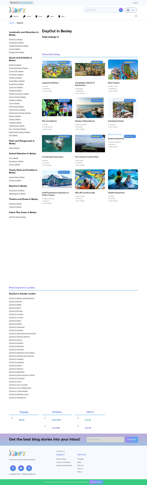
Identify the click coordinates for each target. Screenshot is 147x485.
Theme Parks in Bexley (17, 177)
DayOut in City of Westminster (20, 388)
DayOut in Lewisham (16, 362)
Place (80, 472)
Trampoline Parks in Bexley (18, 68)
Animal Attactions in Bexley (22, 154)
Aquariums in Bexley (16, 161)
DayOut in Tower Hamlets (18, 391)
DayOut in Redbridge (16, 372)
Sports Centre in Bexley (17, 97)
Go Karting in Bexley (16, 74)
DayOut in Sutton (15, 381)
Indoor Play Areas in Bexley (22, 212)
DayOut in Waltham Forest (18, 394)
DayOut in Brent (15, 308)
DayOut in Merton (15, 365)
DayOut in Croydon (16, 317)
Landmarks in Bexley (16, 43)
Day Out (81, 465)
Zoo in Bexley (13, 158)
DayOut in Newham (16, 369)
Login (132, 10)
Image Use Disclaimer (64, 465)
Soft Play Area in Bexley (17, 217)
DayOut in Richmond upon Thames (22, 375)
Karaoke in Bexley (15, 123)
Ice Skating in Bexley (16, 84)
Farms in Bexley (14, 164)
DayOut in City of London (18, 385)
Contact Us (60, 451)
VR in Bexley (13, 135)
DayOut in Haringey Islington (19, 337)
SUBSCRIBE (131, 440)
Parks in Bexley (14, 148)
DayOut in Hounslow (16, 349)
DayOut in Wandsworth (17, 397)
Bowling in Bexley (15, 65)
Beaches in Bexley (18, 186)
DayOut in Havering (16, 343)
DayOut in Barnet (15, 301)
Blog (79, 462)
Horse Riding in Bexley (17, 81)
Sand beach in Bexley (17, 190)
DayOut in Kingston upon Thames (21, 356)
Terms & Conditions (63, 462)
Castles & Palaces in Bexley (19, 46)
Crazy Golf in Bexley (16, 71)
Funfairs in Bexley (15, 180)
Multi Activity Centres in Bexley (20, 113)
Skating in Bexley (15, 116)
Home (11, 23)
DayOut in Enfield (15, 324)
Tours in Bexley (14, 103)
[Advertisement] (69, 252)
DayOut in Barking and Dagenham (21, 298)
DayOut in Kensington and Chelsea (21, 353)
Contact (135, 3)
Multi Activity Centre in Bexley (19, 132)
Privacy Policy (61, 459)
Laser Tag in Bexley (16, 87)
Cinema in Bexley (15, 207)
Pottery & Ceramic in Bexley (19, 94)
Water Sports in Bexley (17, 110)
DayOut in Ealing (15, 321)
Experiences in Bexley (16, 52)
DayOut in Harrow (15, 340)
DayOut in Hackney (16, 330)
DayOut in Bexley (15, 305)
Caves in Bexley (14, 49)
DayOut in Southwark (17, 378)
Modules (81, 459)
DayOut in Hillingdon (16, 346)
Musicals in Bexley (15, 204)
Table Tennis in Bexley (17, 126)
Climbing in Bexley (15, 78)
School (80, 469)
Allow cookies (96, 482)
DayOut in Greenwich (17, 327)
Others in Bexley (15, 119)
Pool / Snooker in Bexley (17, 129)
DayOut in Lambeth (16, 359)
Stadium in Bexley (15, 100)
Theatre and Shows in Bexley (23, 199)
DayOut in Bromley (16, 311)
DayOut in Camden (16, 314)
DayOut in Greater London (22, 294)
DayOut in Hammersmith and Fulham (22, 333)
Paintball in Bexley (15, 90)
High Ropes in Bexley (16, 106)
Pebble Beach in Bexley (17, 194)
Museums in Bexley (15, 39)
